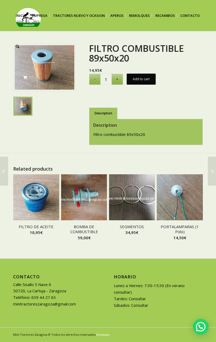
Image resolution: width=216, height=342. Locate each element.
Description (103, 113)
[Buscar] (17, 46)
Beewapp (103, 334)
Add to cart (141, 79)
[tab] (103, 113)
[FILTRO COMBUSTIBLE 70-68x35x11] (4, 171)
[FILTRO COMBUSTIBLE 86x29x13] (212, 171)
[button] (201, 327)
